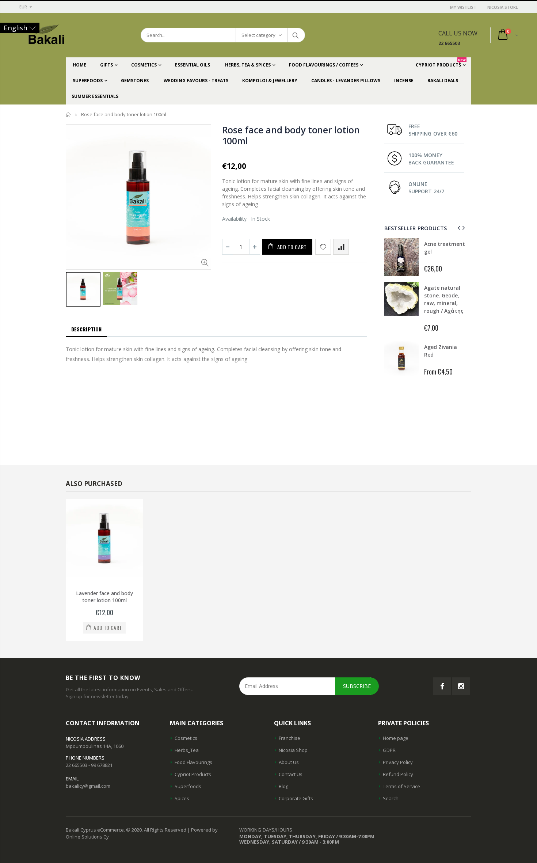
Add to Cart (292, 247)
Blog (283, 786)
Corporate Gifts (296, 798)
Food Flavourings (193, 762)
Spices (182, 798)
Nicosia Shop (293, 750)
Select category (258, 35)
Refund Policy (398, 774)
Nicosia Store (502, 7)
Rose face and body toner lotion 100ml (291, 135)
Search (295, 35)
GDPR (389, 750)
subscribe (357, 686)
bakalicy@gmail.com (88, 786)
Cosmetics (186, 738)
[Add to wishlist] (323, 247)
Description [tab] (86, 329)
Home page (395, 738)
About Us (289, 762)
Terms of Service (401, 786)
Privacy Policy (398, 762)
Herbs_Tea (187, 750)
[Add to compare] (341, 247)
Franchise (289, 738)
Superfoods (188, 786)
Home (68, 114)
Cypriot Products (193, 774)
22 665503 (449, 43)
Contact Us (290, 774)
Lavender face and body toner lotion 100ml (104, 597)
